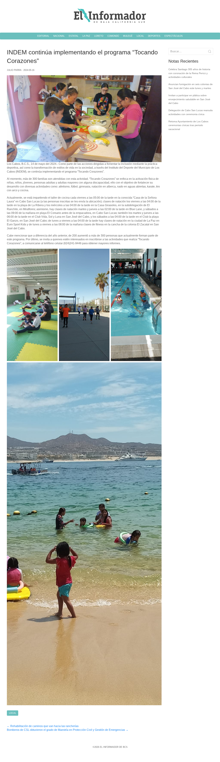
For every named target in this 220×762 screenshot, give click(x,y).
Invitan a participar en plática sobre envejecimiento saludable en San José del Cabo (189, 99)
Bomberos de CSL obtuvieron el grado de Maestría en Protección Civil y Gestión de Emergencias (67, 729)
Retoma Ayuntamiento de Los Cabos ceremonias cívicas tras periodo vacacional (188, 125)
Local (12, 713)
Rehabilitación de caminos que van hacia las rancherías (43, 726)
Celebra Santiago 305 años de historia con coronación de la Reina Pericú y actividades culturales (189, 73)
